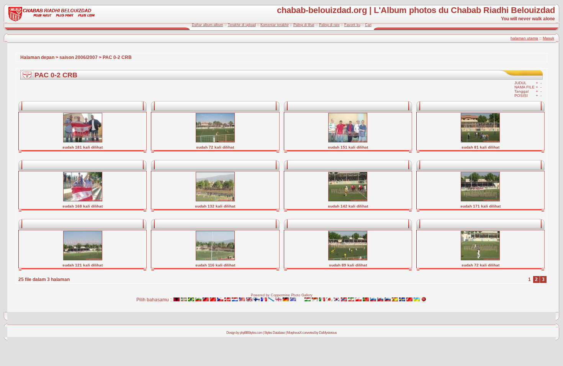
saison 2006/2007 (78, 57)
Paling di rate (329, 25)
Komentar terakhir (274, 25)
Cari (368, 25)
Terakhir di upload (242, 25)
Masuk (548, 38)
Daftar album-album (207, 25)
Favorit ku (352, 25)
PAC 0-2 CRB (117, 57)
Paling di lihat (303, 25)
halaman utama (524, 38)
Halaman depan (37, 57)
